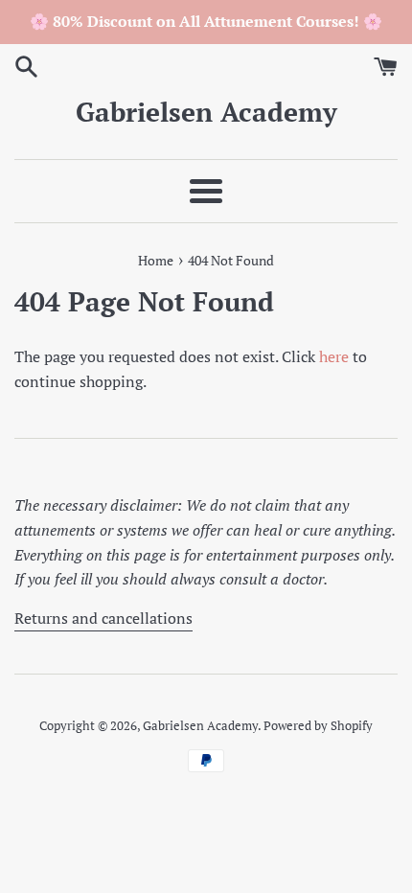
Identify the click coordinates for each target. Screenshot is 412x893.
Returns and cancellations (103, 618)
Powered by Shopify (318, 726)
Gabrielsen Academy (206, 111)
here (334, 356)
